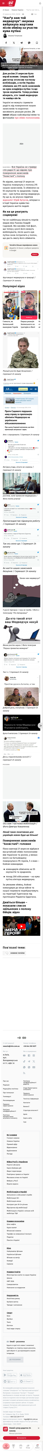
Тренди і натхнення (14, 1305)
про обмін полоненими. (27, 117)
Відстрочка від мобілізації (17, 1208)
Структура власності (30, 1110)
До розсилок (15, 1359)
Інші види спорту (13, 1329)
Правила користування (8, 1105)
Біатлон (10, 1325)
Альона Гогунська (15, 36)
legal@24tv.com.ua (31, 1419)
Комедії (10, 1261)
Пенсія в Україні (13, 1240)
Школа (9, 1278)
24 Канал (6, 10)
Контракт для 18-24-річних (17, 1204)
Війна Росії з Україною (17, 1162)
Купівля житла (12, 1302)
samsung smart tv (26, 1381)
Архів (25, 1114)
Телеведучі (7, 1096)
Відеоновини (12, 1147)
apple (26, 1375)
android (10, 1375)
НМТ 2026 (10, 1281)
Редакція (6, 1085)
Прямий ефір (12, 1144)
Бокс (8, 1316)
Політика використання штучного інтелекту (10, 1116)
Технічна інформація (31, 1099)
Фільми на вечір (13, 1257)
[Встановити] (21, 1433)
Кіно (9, 1248)
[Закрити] (38, 1428)
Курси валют (12, 1227)
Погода (9, 1154)
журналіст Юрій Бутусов (15, 200)
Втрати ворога (12, 1184)
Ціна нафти (11, 1224)
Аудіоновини (12, 1151)
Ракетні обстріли (13, 1165)
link (24, 1055)
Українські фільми (14, 1254)
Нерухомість (13, 1295)
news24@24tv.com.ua (11, 1046)
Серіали (10, 1264)
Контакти (26, 1102)
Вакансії (26, 1106)
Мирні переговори (14, 1171)
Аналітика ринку (13, 1299)
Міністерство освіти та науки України (21, 1275)
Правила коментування (28, 1094)
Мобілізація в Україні (17, 1192)
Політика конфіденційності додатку (29, 1082)
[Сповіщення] (40, 3)
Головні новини (13, 1138)
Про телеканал (8, 1092)
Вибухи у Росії (12, 1181)
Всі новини (12, 1135)
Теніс (9, 1322)
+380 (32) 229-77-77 (17, 1416)
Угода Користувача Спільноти (30, 1088)
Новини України (18, 10)
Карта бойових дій (14, 1168)
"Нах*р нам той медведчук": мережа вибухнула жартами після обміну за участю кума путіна (33, 10)
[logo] (10, 3)
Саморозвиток (12, 1284)
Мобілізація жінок (14, 1201)
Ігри (24, 1122)
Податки (10, 1237)
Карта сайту (27, 1118)
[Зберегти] (37, 43)
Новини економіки (15, 1221)
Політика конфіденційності (9, 1110)
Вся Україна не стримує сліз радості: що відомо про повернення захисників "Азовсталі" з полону (20, 171)
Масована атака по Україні (17, 1178)
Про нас (6, 1081)
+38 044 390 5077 (29, 1046)
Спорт (9, 1313)
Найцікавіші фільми (15, 1251)
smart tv (10, 1381)
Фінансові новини (14, 1231)
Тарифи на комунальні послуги (19, 1234)
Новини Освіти (13, 1272)
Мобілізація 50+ (13, 1198)
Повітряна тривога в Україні (18, 1174)
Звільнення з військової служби (19, 1195)
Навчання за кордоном (16, 1288)
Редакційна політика (10, 1089)
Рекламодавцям (9, 1100)
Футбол (10, 1319)
